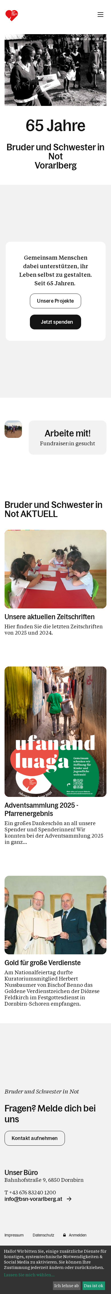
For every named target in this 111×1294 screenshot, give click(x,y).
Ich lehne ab (66, 1285)
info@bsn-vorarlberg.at (33, 1195)
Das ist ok (93, 1285)
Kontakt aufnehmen (35, 1134)
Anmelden (78, 1231)
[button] (74, 39)
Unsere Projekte (55, 297)
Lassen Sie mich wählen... (29, 1274)
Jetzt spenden (55, 318)
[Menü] (100, 14)
